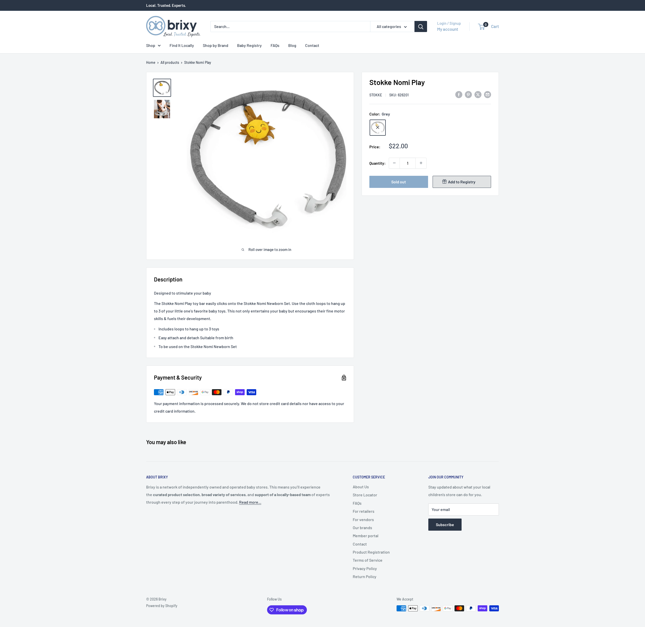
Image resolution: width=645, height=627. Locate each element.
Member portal (365, 535)
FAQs (275, 45)
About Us (361, 486)
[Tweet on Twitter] (477, 94)
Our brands (362, 527)
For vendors (363, 519)
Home (150, 62)
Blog (292, 45)
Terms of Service (367, 560)
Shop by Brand (215, 45)
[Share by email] (487, 94)
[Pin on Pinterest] (468, 94)
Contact (312, 45)
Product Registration (371, 552)
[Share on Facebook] (458, 94)
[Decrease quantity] (394, 163)
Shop (150, 45)
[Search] (420, 26)
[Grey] (378, 127)
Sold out (398, 181)
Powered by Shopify (161, 606)
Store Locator (365, 494)
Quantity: (377, 162)
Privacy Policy (365, 568)
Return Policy (364, 576)
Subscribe (445, 524)
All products (169, 62)
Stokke (375, 95)
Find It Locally (182, 45)
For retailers (363, 511)
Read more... (250, 502)
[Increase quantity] (421, 163)
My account (447, 29)
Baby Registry (249, 45)
